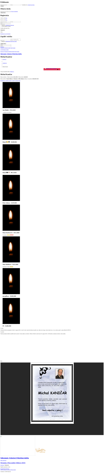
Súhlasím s (9, 41)
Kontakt (14, 47)
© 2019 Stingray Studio (4, 49)
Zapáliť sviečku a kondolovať (51, 68)
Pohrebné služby (7, 47)
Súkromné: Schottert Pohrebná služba (11, 54)
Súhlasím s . (8, 25)
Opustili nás (2, 47)
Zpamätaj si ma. (25, 4)
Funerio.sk (2, 51)
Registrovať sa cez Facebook (5, 33)
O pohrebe (16, 80)
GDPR (1, 469)
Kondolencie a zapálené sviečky (5, 80)
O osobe (13, 80)
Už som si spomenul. (14, 11)
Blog (11, 47)
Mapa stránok (13, 469)
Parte (19, 80)
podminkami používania (10, 25)
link (6, 18)
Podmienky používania (7, 469)
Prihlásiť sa (12, 71)
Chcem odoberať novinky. (6, 26)
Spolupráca (7, 468)
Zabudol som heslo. (31, 4)
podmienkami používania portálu (11, 41)
